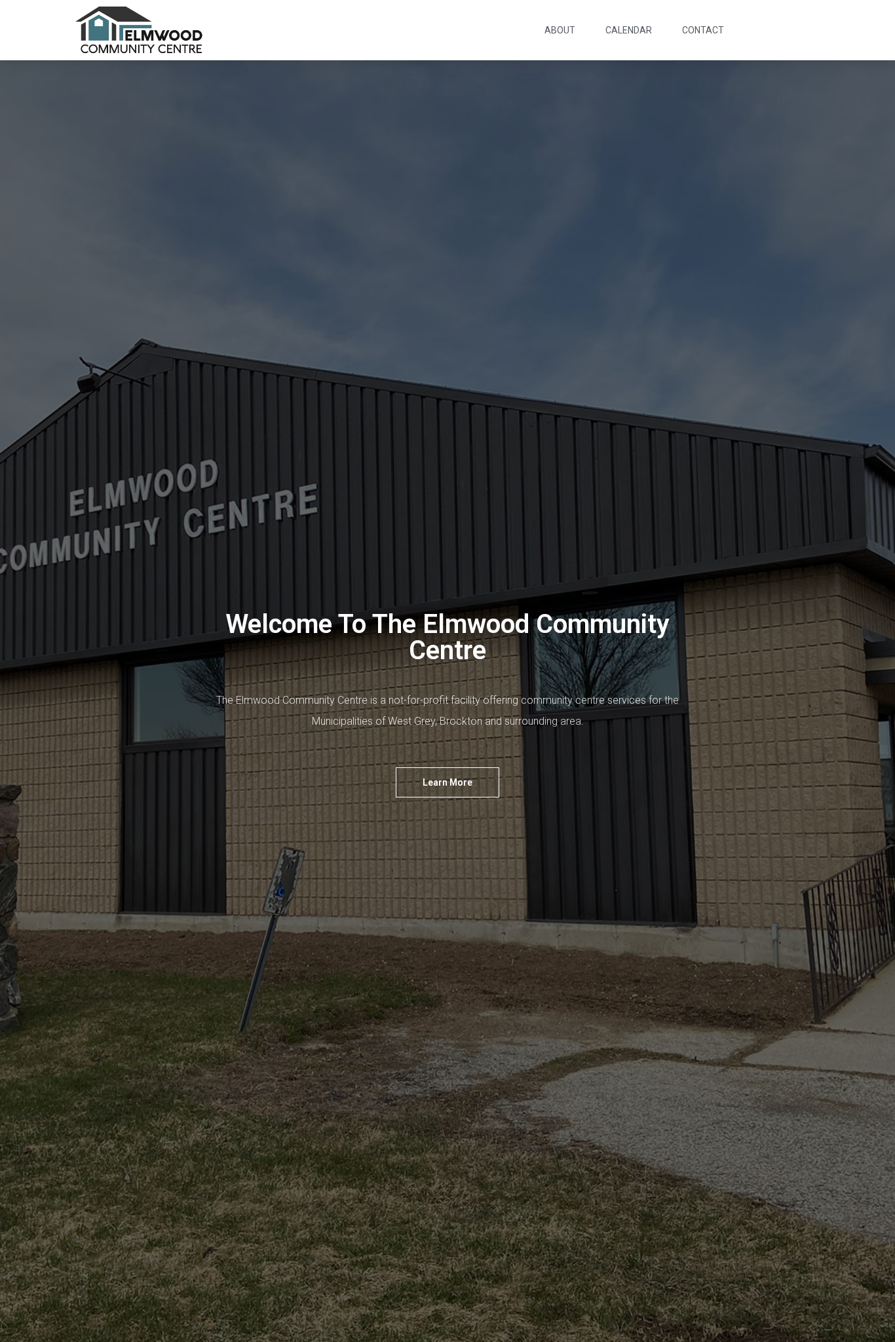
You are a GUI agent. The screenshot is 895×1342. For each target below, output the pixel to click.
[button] (447, 782)
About (559, 30)
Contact (703, 30)
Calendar (628, 30)
